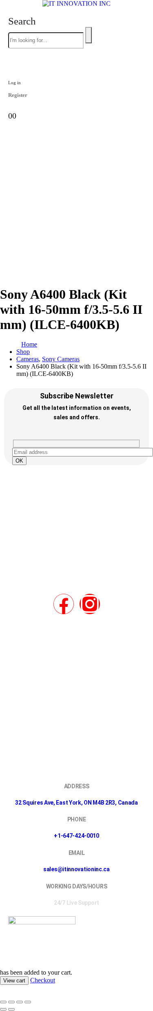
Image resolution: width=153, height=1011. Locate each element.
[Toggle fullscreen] (11, 1002)
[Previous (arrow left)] (3, 1009)
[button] (22, 21)
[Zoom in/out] (3, 1002)
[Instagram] (90, 604)
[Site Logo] (76, 3)
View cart (14, 980)
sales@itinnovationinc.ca (76, 869)
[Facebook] (63, 604)
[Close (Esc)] (27, 1002)
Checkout (42, 980)
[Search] (88, 35)
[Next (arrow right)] (11, 1009)
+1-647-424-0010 (76, 836)
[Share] (19, 1002)
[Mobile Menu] (76, 273)
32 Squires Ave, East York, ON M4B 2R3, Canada (76, 802)
